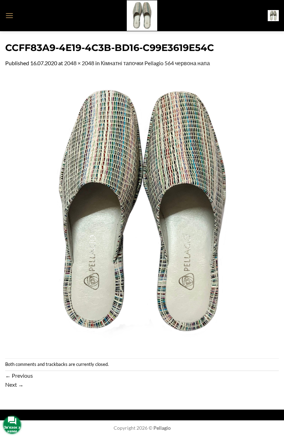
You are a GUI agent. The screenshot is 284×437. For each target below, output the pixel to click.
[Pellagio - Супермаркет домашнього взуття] (142, 15)
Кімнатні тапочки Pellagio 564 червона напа (155, 63)
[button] (9, 15)
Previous (19, 375)
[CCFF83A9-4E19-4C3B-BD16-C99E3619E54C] (142, 212)
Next (14, 384)
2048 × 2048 (79, 63)
